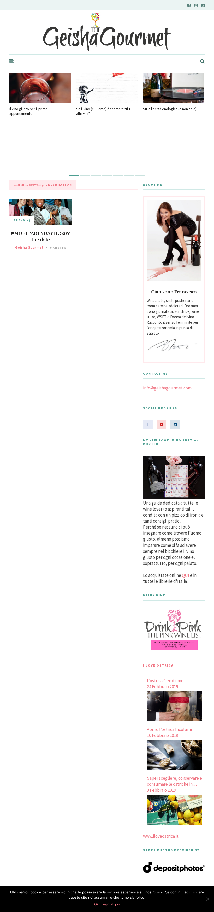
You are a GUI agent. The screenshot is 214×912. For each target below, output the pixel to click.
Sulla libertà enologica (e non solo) (170, 108)
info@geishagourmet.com (167, 388)
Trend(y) (22, 220)
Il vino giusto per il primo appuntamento (28, 111)
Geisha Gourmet (29, 247)
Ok (96, 904)
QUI (185, 575)
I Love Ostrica (158, 665)
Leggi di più (110, 904)
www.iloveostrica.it (161, 836)
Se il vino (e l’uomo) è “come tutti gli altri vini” (104, 111)
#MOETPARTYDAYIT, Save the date (40, 236)
